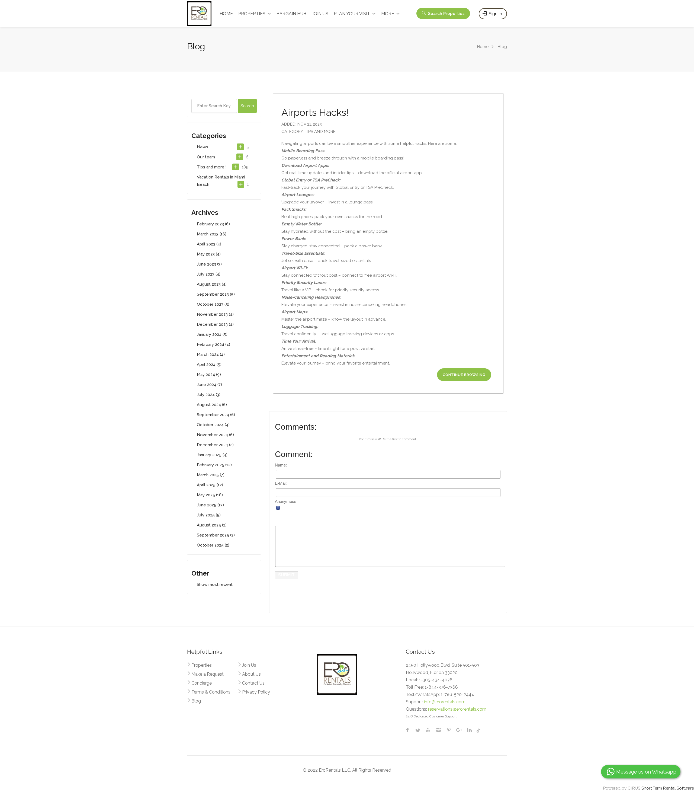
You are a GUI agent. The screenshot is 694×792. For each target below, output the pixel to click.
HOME (226, 13)
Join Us (249, 665)
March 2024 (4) (211, 354)
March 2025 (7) (210, 474)
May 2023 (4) (209, 254)
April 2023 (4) (209, 244)
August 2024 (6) (212, 404)
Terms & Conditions (210, 692)
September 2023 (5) (216, 294)
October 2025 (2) (213, 545)
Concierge (201, 683)
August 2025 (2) (212, 525)
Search (446, 13)
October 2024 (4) (213, 424)
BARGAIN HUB (291, 13)
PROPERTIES (251, 13)
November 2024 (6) (215, 434)
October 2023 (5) (213, 304)
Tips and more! (211, 167)
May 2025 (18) (210, 495)
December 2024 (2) (215, 444)
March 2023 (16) (211, 234)
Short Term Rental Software (667, 788)
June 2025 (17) (210, 505)
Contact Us (253, 683)
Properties (201, 665)
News (202, 147)
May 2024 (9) (209, 374)
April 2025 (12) (210, 485)
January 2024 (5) (212, 334)
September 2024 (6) (216, 414)
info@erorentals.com (444, 701)
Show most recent (215, 584)
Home (483, 46)
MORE (387, 13)
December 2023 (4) (215, 324)
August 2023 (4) (212, 284)
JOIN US (320, 13)
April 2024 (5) (209, 364)
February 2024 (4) (213, 344)
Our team (206, 157)
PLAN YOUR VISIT (352, 13)
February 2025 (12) (214, 464)
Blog (196, 701)
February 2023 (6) (213, 224)
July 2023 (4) (208, 274)
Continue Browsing (464, 375)
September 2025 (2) (216, 535)
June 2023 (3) (209, 264)
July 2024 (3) (208, 394)
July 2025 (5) (209, 515)
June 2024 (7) (209, 384)
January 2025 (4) (212, 454)
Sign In (495, 13)
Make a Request (207, 674)
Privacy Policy (256, 692)
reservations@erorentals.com (457, 709)
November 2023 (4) (215, 314)
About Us (251, 674)
